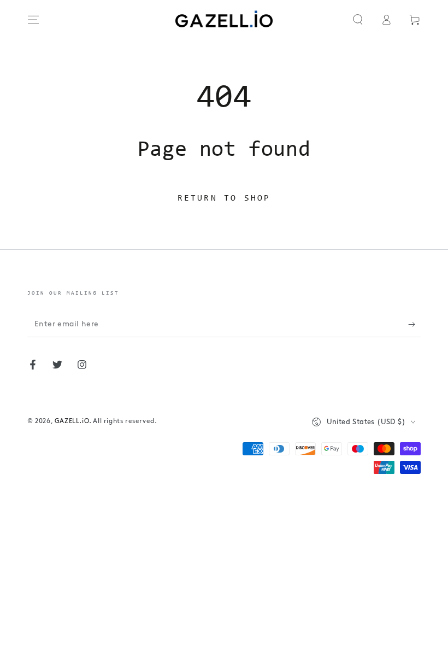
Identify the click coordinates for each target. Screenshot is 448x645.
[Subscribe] (414, 325)
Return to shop (224, 198)
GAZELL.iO (72, 421)
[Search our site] (358, 20)
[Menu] (33, 20)
